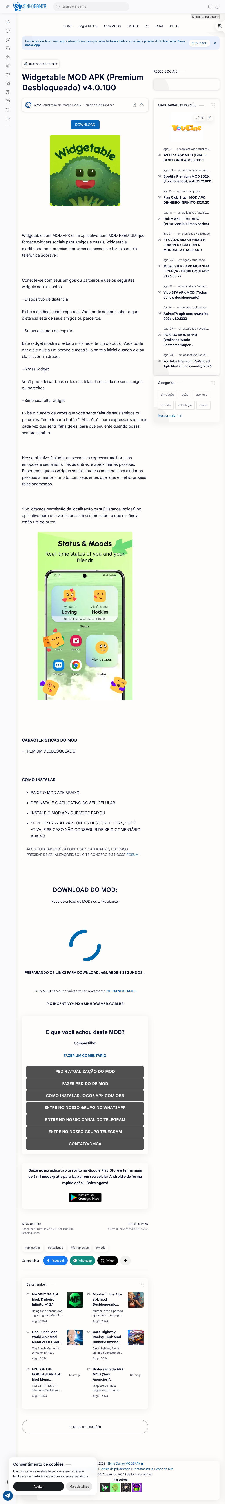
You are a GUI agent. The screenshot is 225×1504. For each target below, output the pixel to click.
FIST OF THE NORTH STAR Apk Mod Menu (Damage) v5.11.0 (46, 1334)
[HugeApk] (105, 1448)
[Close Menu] (215, 43)
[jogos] (196, 191)
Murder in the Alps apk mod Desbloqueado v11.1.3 (108, 1259)
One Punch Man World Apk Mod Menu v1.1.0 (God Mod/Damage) (45, 1297)
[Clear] (125, 6)
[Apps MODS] (112, 26)
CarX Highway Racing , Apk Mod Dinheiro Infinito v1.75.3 (107, 1297)
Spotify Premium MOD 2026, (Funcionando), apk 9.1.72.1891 (187, 178)
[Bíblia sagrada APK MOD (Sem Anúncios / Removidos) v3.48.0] (136, 1335)
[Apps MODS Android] (7, 39)
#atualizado (55, 1208)
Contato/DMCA (142, 1429)
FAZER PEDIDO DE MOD (85, 1043)
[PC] (147, 26)
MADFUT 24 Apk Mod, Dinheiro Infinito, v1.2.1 (45, 1259)
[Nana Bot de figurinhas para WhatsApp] (126, 1448)
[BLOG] (174, 26)
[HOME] (67, 26)
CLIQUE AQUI (200, 43)
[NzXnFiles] (137, 1448)
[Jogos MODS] (88, 26)
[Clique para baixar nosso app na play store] (7, 57)
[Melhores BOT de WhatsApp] (7, 92)
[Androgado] (115, 1448)
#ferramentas (80, 1208)
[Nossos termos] (7, 101)
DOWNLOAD (85, 125)
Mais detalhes (79, 1486)
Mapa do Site (164, 1429)
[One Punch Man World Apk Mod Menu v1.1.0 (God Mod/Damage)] (75, 1298)
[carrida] (187, 191)
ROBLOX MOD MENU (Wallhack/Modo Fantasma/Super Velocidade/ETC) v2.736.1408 (186, 340)
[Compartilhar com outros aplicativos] (125, 1220)
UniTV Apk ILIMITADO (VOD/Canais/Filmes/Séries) (186, 221)
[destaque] (204, 233)
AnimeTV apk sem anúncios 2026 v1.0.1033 (185, 316)
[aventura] (204, 328)
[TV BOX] (132, 26)
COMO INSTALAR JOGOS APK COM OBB (85, 1056)
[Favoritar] (134, 105)
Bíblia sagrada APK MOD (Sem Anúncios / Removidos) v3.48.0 (108, 1334)
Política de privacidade (115, 1429)
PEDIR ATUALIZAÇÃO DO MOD (85, 1031)
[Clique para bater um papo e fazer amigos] (7, 74)
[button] (217, 6)
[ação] (187, 260)
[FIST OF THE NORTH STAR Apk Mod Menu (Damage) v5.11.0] (75, 1335)
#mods (100, 1208)
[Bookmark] (210, 6)
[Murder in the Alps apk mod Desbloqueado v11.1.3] (136, 1260)
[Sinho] (38, 105)
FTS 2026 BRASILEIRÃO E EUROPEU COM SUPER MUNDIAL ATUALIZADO (184, 245)
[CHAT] (159, 26)
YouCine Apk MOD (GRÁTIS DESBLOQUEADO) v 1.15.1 (185, 157)
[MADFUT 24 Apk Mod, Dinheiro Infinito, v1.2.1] (75, 1260)
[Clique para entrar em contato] (7, 118)
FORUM (132, 855)
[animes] (187, 307)
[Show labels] (171, 416)
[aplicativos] (189, 148)
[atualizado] (204, 148)
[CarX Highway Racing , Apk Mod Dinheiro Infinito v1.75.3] (136, 1298)
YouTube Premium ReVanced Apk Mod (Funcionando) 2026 (187, 363)
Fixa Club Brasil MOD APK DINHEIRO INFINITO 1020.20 (186, 200)
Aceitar (39, 1486)
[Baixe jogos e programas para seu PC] (7, 48)
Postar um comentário (85, 1387)
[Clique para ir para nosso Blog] (7, 83)
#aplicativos (32, 1208)
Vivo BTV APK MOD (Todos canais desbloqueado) (185, 294)
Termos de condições (82, 1429)
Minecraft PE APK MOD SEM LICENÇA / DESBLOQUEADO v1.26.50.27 (186, 271)
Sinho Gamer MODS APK (123, 1424)
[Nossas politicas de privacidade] (7, 109)
